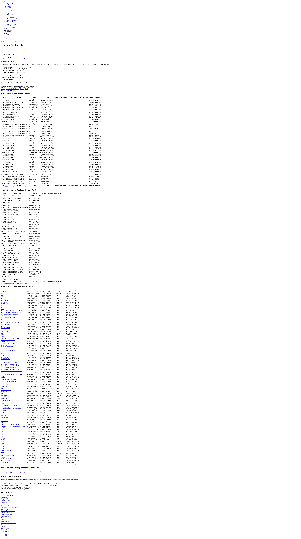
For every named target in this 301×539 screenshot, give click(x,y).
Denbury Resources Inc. (7, 514)
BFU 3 (2, 309)
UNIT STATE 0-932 (6, 450)
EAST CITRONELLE (6, 357)
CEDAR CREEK (5, 328)
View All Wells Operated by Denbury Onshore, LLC (14, 186)
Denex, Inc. (4, 519)
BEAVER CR (4, 302)
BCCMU (3, 293)
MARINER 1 (4, 398)
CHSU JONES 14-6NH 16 (8, 340)
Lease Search (10, 11)
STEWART (4, 429)
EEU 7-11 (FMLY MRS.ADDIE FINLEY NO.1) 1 (13, 374)
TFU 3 (2, 436)
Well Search (10, 10)
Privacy (6, 534)
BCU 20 (3, 297)
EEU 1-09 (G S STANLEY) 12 (9, 364)
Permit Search (10, 14)
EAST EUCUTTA (5, 359)
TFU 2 (2, 434)
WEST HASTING (5, 460)
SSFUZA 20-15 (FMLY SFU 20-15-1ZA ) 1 (12, 424)
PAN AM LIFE (5, 407)
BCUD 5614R (4, 300)
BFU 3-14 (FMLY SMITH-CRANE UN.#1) (12, 310)
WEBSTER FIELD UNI (7, 459)
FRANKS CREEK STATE (8, 383)
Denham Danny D (5, 521)
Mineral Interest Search (12, 20)
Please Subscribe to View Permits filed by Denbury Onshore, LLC (23, 472)
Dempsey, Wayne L (6, 500)
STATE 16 (3, 428)
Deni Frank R (4, 526)
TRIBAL (3, 438)
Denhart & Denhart (5, 524)
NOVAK (3, 403)
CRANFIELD (4, 348)
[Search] (16, 41)
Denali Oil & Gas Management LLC (10, 507)
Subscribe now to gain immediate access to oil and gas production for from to (17, 89)
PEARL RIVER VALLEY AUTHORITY (11, 409)
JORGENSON (4, 393)
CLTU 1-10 (4, 345)
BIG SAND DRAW (6, 324)
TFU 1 (2, 433)
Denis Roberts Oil (5, 528)
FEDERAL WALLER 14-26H (8, 379)
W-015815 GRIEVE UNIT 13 (8, 455)
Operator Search (11, 16)
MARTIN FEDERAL (6, 400)
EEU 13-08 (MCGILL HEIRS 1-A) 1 (10, 367)
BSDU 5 (3, 326)
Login (5, 37)
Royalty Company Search (13, 18)
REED (2, 412)
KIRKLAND (4, 395)
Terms (5, 535)
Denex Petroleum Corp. (7, 517)
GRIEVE (3, 388)
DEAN (2, 352)
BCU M (3, 298)
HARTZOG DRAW (6, 390)
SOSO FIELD (4, 421)
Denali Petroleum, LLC (7, 509)
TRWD (3, 441)
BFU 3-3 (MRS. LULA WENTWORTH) (11, 312)
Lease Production (11, 26)
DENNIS (3, 353)
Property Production (12, 24)
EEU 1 (2, 360)
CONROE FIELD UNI (7, 347)
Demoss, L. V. (4, 497)
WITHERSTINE (5, 462)
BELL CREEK (5, 303)
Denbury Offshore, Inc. (6, 512)
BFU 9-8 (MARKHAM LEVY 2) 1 (10, 322)
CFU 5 (2, 329)
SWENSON (4, 431)
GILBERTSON (5, 386)
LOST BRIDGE (5, 396)
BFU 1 (2, 305)
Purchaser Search (11, 17)
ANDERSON (4, 291)
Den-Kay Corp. (5, 504)
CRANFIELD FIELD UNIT (8, 350)
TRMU (3, 440)
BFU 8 (2, 319)
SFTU (2, 419)
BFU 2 (2, 307)
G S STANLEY (5, 384)
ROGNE (3, 414)
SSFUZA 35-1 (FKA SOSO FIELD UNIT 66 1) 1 (13, 426)
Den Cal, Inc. (4, 502)
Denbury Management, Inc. (8, 511)
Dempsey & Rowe (5, 499)
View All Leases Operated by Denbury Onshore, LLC (14, 283)
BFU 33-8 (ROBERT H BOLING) (9, 314)
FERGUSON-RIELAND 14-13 (9, 381)
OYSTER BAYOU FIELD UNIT (9, 405)
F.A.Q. (5, 537)
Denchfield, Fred (5, 516)
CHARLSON (4, 331)
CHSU (2, 333)
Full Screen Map (18, 58)
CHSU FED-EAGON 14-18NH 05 (10, 338)
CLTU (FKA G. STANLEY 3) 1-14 (10, 343)
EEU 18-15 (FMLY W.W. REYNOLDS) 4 (11, 371)
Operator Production (12, 23)
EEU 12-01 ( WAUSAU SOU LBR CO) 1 (11, 365)
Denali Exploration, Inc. (7, 505)
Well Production (11, 27)
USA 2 (2, 453)
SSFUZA (3, 422)
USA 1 (2, 452)
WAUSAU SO (4, 457)
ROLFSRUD (4, 417)
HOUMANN (4, 391)
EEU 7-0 (3, 372)
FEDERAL (4, 376)
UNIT (2, 443)
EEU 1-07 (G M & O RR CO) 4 (9, 362)
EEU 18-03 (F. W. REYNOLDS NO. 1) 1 (11, 369)
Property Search (11, 13)
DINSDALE (4, 355)
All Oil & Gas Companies (10, 53)
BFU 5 (2, 316)
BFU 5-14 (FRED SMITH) (8, 317)
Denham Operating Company (8, 523)
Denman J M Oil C (5, 530)
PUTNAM (3, 410)
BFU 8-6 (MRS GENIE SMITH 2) (9, 321)
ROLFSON (4, 415)
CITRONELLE (5, 341)
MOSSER (3, 402)
